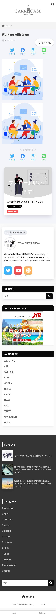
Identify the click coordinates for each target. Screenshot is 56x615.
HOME (29, 596)
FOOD (7, 377)
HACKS (7, 388)
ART (6, 366)
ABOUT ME (9, 360)
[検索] (49, 296)
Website (28, 276)
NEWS (7, 399)
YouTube (18, 276)
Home (14, 613)
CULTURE (8, 371)
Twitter (8, 276)
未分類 (7, 422)
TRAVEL (8, 411)
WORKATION (10, 416)
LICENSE (8, 394)
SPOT (7, 405)
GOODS (8, 383)
